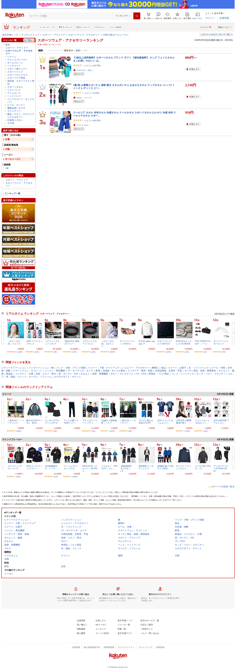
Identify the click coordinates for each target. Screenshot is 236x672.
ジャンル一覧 (205, 27)
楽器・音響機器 (100, 373)
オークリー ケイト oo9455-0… (127, 342)
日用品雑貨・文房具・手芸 (168, 370)
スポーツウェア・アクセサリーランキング (70, 40)
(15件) (37, 352)
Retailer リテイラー (84, 98)
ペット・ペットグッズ (182, 373)
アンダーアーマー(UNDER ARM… (221, 468)
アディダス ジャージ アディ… (89, 421)
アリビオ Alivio (82, 125)
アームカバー (14, 93)
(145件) (18, 431)
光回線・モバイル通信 (114, 370)
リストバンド (14, 90)
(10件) (18, 477)
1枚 (7, 168)
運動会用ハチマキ (16, 108)
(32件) (93, 352)
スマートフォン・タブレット (27, 370)
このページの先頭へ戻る (222, 486)
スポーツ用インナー (17, 69)
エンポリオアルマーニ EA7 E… (52, 421)
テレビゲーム (126, 373)
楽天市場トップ (10, 35)
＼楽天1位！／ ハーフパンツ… (16, 421)
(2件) (55, 431)
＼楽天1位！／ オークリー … (128, 421)
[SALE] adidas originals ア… (147, 342)
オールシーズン (13, 159)
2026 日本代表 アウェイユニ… (221, 421)
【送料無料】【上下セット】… (126, 468)
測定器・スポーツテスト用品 (20, 82)
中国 (7, 149)
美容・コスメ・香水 (46, 373)
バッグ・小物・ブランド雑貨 (71, 367)
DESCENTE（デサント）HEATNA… (90, 468)
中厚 (7, 139)
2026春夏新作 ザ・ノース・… (52, 467)
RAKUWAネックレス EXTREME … (184, 343)
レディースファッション (13, 367)
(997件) (112, 352)
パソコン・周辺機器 (55, 370)
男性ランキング (65, 27)
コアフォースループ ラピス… (89, 342)
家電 (98, 370)
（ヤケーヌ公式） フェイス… (15, 342)
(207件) (112, 431)
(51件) (205, 431)
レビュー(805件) (92, 120)
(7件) (223, 352)
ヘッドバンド (14, 96)
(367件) (168, 352)
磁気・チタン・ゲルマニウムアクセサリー (20, 115)
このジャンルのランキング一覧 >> (216, 34)
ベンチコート (14, 65)
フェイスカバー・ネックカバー (20, 100)
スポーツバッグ (15, 71)
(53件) (187, 352)
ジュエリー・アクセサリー (135, 367)
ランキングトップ (47, 27)
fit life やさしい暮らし (85, 70)
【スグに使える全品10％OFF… (146, 421)
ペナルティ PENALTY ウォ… (109, 467)
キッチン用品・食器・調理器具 (200, 370)
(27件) (74, 352)
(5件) (130, 431)
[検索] (136, 15)
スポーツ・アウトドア (54, 35)
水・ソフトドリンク (199, 367)
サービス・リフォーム (40, 376)
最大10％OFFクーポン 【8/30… (34, 421)
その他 (10, 123)
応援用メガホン (15, 120)
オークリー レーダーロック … (221, 342)
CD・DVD (141, 373)
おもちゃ (85, 373)
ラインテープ (14, 111)
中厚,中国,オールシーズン (116, 35)
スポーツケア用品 (16, 78)
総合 (8, 44)
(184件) (74, 477)
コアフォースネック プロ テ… (52, 342)
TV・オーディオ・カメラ (80, 370)
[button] (158, 16)
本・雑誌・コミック (16, 376)
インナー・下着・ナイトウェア (104, 367)
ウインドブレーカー (17, 59)
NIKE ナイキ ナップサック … (34, 342)
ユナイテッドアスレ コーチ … (15, 467)
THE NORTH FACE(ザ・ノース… (203, 342)
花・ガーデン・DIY (68, 373)
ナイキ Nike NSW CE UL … (204, 467)
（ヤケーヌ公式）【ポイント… (107, 343)
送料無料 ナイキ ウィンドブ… (146, 467)
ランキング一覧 (12, 193)
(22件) (55, 477)
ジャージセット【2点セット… (202, 421)
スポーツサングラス (17, 75)
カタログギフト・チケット (67, 376)
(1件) (205, 352)
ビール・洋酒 (218, 367)
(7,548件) (19, 352)
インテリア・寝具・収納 (140, 370)
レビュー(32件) (91, 93)
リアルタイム (99, 27)
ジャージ (11, 56)
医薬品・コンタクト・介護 (19, 373)
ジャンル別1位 (115, 27)
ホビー (114, 373)
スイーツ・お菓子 (177, 367)
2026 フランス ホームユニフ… (165, 421)
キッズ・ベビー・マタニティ (211, 373)
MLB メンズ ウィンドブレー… (34, 467)
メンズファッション (39, 367)
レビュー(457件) (92, 65)
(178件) (187, 431)
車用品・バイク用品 (159, 373)
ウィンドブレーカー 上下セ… (71, 467)
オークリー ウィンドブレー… (183, 467)
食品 (163, 367)
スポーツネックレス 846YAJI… (164, 342)
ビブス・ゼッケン (16, 105)
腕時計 (155, 367)
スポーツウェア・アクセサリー (84, 35)
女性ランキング (82, 27)
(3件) (55, 352)
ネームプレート (15, 62)
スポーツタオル (15, 87)
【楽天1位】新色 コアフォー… (71, 342)
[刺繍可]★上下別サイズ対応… (165, 467)
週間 (78, 50)
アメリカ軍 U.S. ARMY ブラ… (71, 421)
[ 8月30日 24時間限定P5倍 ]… (183, 421)
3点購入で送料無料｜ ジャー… (109, 421)
